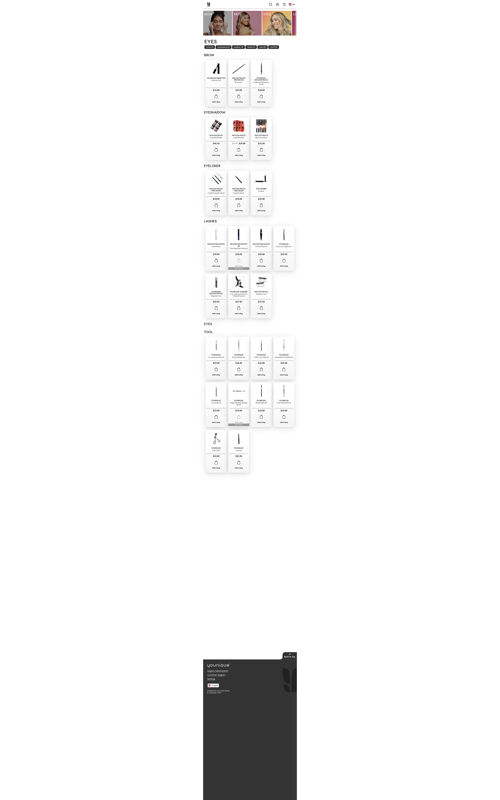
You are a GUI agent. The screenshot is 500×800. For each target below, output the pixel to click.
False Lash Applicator (284, 246)
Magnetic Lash (261, 294)
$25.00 (261, 199)
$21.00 (238, 456)
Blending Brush (261, 403)
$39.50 (216, 301)
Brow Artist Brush (238, 357)
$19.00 (216, 363)
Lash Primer (216, 246)
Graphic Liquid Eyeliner (216, 193)
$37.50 (261, 301)
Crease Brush (216, 403)
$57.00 (238, 301)
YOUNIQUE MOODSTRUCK (261, 79)
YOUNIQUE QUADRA (238, 292)
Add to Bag (216, 102)
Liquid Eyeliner (238, 193)
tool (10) (273, 47)
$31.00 (261, 143)
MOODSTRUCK (216, 135)
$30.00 (261, 254)
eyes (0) (262, 47)
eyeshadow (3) (224, 47)
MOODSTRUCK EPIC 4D (238, 245)
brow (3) (209, 47)
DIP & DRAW (261, 189)
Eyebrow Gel (216, 80)
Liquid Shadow (238, 138)
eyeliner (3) (238, 47)
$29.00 (238, 143)
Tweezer (238, 450)
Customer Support (216, 675)
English (215, 685)
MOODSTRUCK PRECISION (238, 79)
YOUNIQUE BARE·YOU (216, 78)
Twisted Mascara (261, 246)
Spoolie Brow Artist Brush (284, 357)
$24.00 (216, 199)
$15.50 (284, 254)
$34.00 (238, 254)
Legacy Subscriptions (217, 671)
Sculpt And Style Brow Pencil (261, 83)
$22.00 (216, 90)
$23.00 (238, 363)
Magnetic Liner (216, 296)
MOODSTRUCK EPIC (216, 244)
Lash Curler (216, 450)
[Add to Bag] (216, 96)
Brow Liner (239, 82)
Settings (211, 679)
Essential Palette (216, 138)
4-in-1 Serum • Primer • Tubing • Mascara (238, 295)
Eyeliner (261, 191)
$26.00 (261, 90)
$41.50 (216, 143)
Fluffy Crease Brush (261, 357)
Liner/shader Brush (284, 403)
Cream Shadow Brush (216, 357)
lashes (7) (251, 47)
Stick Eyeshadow (261, 138)
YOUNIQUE (284, 244)
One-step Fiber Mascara (239, 248)
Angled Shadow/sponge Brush (238, 404)
